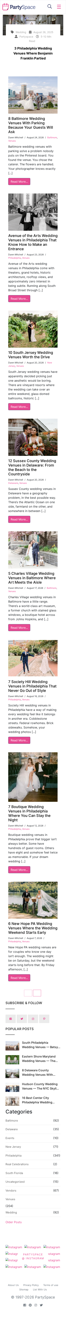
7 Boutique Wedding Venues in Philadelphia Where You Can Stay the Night (29, 813)
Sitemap (23, 1289)
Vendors (11, 1190)
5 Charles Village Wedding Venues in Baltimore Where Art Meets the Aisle (32, 578)
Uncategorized (15, 1181)
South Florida (14, 1173)
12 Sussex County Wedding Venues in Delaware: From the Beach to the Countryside (32, 467)
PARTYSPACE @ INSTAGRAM (33, 1256)
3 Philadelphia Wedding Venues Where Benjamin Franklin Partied (33, 53)
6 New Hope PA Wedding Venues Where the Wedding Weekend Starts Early (32, 928)
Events (10, 1138)
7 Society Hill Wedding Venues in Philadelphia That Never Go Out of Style (32, 686)
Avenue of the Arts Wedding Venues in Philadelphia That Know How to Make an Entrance (33, 242)
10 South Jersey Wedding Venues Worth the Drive (30, 354)
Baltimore (52, 137)
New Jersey (13, 1146)
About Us (13, 1285)
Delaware (13, 483)
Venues (12, 140)
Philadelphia (14, 257)
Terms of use (50, 1285)
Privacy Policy (31, 1285)
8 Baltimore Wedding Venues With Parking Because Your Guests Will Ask (30, 125)
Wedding (11, 1212)
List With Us (40, 1289)
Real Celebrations (17, 1164)
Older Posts (14, 1222)
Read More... (19, 181)
